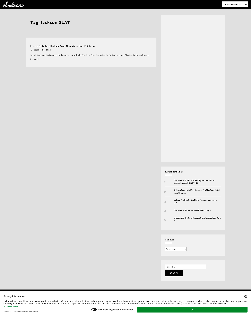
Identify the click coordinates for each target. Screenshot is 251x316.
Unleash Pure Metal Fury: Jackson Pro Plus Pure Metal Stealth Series (196, 191)
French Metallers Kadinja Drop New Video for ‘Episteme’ (63, 46)
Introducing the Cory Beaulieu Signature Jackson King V (197, 219)
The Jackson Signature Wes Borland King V (192, 210)
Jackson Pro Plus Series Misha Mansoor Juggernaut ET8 (195, 201)
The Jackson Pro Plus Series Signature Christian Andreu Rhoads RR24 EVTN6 (194, 181)
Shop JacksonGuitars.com (235, 4)
